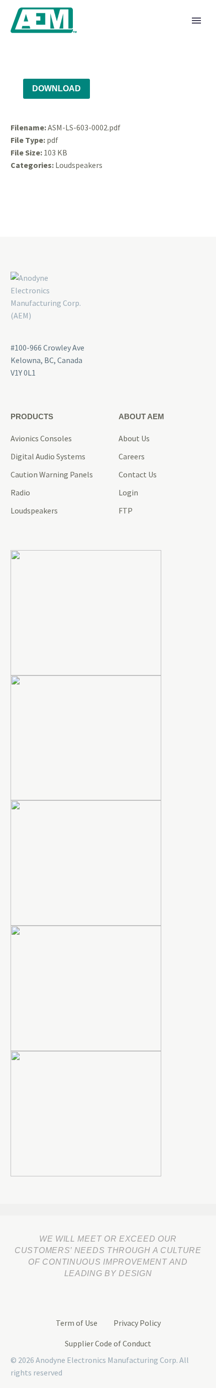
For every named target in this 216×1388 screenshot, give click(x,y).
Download (56, 88)
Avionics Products (132, 36)
